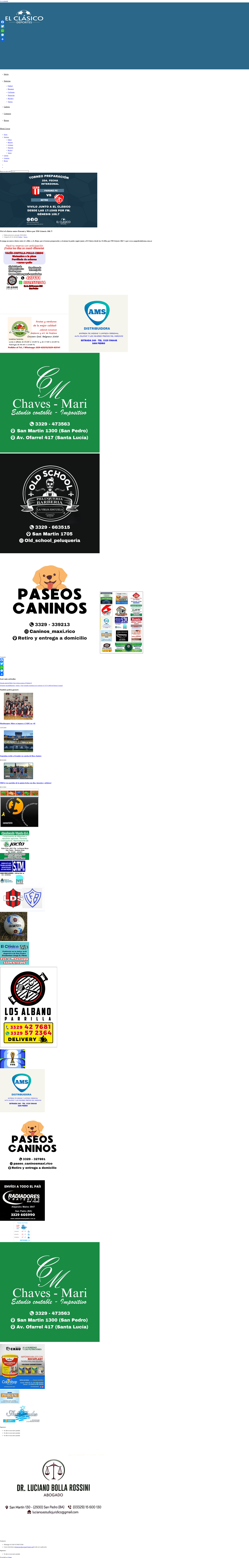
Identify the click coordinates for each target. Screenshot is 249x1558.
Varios (10, 153)
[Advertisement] (124, 51)
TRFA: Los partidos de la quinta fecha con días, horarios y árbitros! (25, 783)
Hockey (10, 150)
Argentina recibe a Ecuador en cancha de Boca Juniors (20, 756)
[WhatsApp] (79, 667)
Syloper (10, 1557)
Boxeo (6, 161)
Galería (6, 155)
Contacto (6, 158)
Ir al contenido (4, 1)
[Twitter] (79, 663)
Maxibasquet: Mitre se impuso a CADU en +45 (17, 723)
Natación (10, 147)
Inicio (5, 134)
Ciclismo (10, 145)
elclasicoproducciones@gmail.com (23, 1547)
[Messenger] (79, 670)
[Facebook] (79, 660)
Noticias (6, 137)
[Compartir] (79, 674)
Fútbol (10, 140)
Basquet (10, 142)
